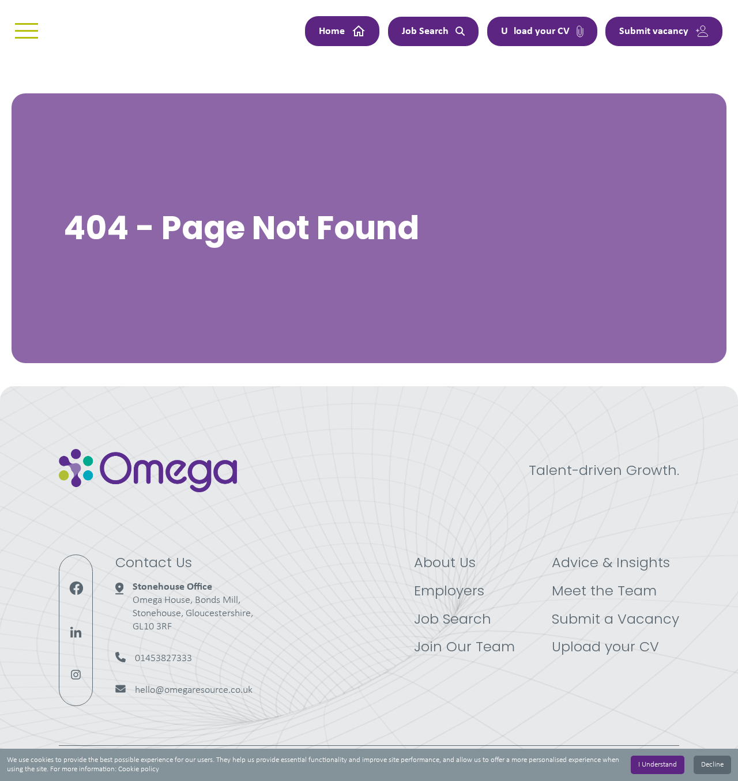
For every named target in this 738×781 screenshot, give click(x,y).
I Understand (657, 764)
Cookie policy (138, 769)
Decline (712, 764)
